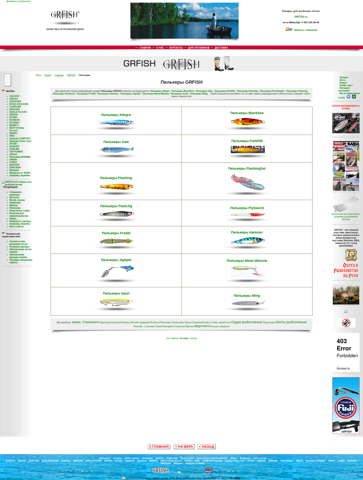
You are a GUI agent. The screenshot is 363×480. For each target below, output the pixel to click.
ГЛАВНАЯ (145, 47)
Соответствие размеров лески (18, 242)
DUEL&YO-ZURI (18, 112)
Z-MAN (13, 162)
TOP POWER (16, 151)
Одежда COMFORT (19, 138)
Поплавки (14, 208)
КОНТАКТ (14, 165)
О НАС (160, 47)
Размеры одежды (19, 246)
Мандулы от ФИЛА (20, 173)
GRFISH (13, 114)
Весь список (16, 226)
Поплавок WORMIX (315, 461)
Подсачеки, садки (19, 210)
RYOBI (13, 143)
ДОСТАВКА (221, 47)
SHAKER (14, 146)
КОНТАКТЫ (176, 47)
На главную (172, 338)
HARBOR (14, 120)
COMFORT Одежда (212, 461)
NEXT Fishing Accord (16, 129)
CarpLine (65, 461)
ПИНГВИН (15, 167)
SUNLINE (14, 149)
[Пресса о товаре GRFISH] (346, 190)
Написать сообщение (304, 30)
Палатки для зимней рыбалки (18, 214)
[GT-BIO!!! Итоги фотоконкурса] (346, 132)
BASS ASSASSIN (18, 104)
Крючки (13, 205)
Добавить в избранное (19, 1)
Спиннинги (104, 458)
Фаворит (14, 170)
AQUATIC (14, 96)
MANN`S (14, 125)
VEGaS (13, 154)
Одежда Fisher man (20, 141)
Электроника (187, 458)
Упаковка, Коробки (19, 175)
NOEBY (13, 133)
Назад (193, 338)
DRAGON (14, 109)
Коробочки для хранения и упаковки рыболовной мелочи (346, 217)
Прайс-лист (345, 85)
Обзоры (343, 77)
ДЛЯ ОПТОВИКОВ (198, 47)
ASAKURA (15, 101)
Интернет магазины (344, 89)
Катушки (14, 197)
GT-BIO (13, 117)
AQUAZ (13, 98)
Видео (342, 82)
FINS (12, 135)
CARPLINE (15, 106)
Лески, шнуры (17, 200)
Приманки (15, 202)
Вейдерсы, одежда (20, 221)
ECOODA (14, 122)
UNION (13, 159)
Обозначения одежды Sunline (18, 256)
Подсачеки (172, 458)
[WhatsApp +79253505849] (353, 97)
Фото (341, 80)
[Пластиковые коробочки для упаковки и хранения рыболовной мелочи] (346, 212)
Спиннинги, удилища (15, 193)
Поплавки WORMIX (19, 157)
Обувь (12, 218)
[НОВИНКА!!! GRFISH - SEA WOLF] (346, 433)
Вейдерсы (245, 458)
